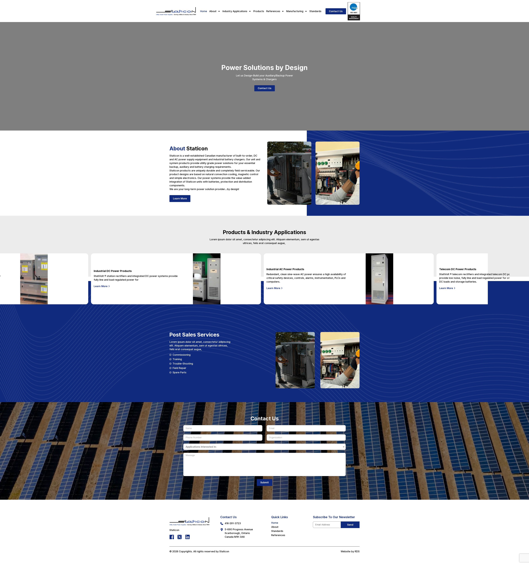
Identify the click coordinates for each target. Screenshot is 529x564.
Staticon (224, 551)
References (273, 11)
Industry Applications (234, 11)
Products (258, 11)
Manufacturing (294, 11)
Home (203, 11)
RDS (357, 551)
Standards (315, 11)
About (212, 11)
